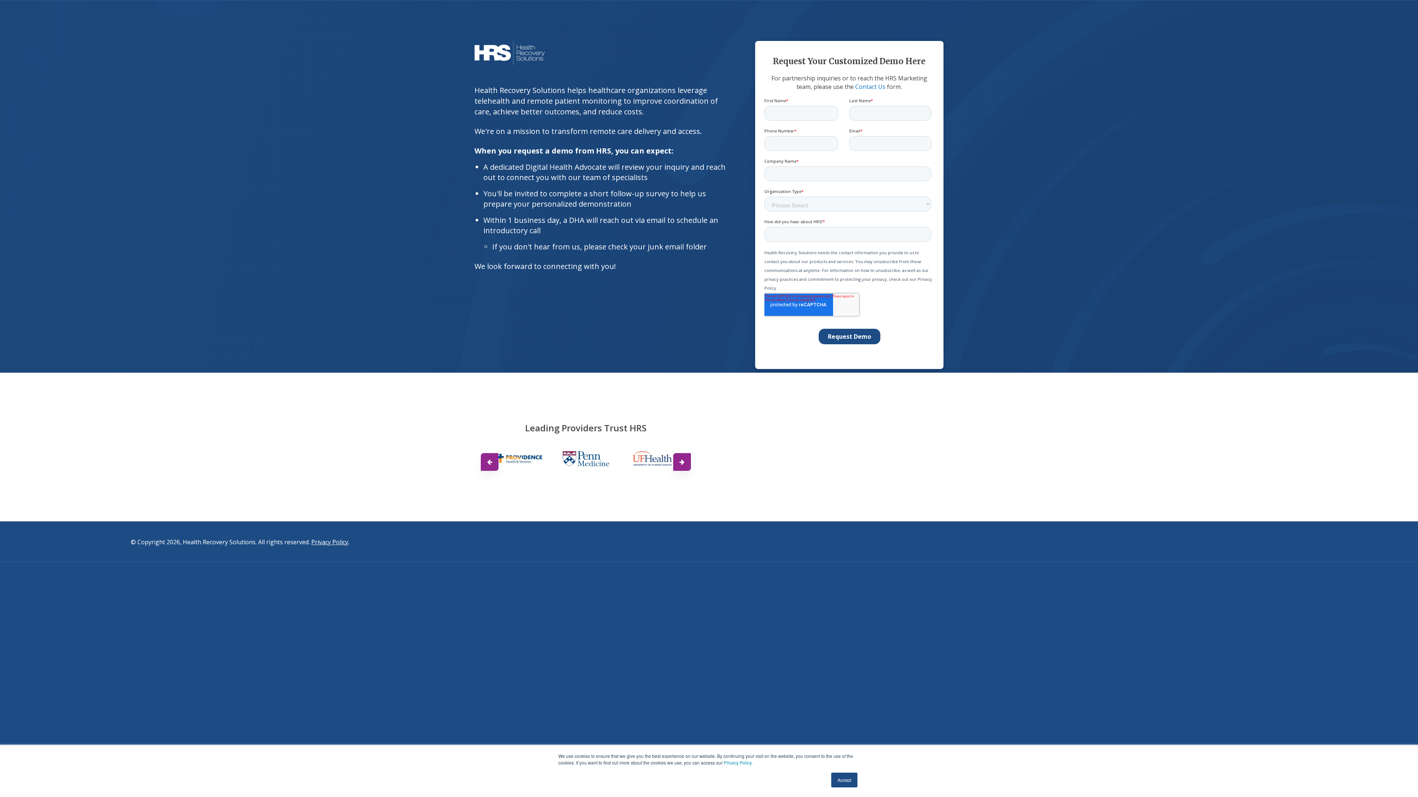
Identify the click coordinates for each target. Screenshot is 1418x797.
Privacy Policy (737, 762)
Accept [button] (844, 780)
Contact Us (870, 87)
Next (682, 462)
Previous (490, 462)
